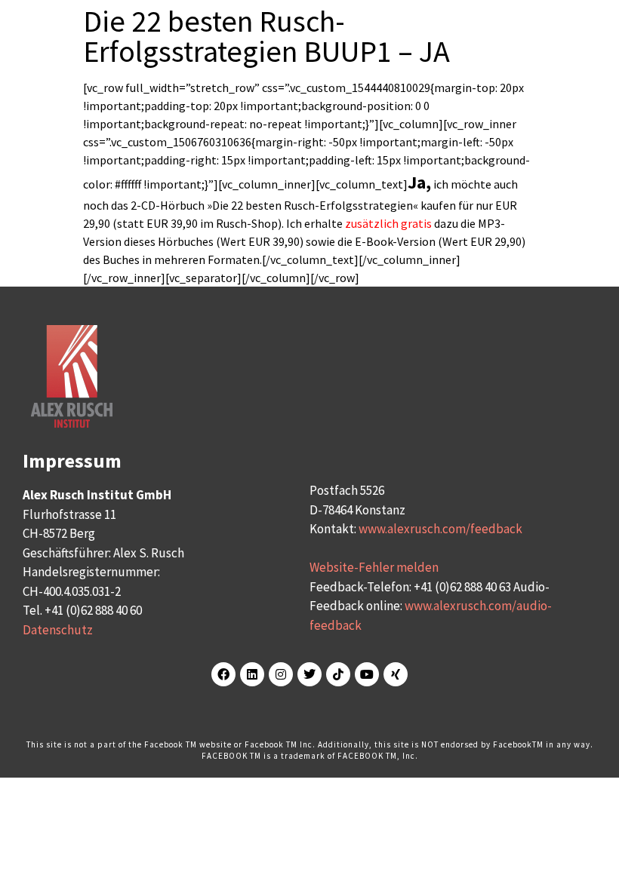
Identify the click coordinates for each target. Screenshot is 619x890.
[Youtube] (367, 674)
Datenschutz (58, 629)
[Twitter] (309, 674)
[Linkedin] (252, 674)
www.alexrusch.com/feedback (440, 528)
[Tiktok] (338, 674)
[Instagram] (281, 674)
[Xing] (395, 674)
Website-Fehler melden (374, 567)
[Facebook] (223, 674)
